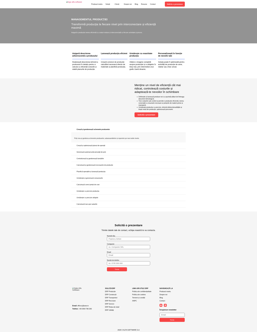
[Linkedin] (165, 305)
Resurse (144, 4)
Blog (136, 4)
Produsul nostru (96, 4)
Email (109, 252)
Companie (110, 244)
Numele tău (111, 236)
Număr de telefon (113, 260)
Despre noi (128, 4)
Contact (153, 4)
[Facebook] (161, 305)
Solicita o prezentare (175, 4)
